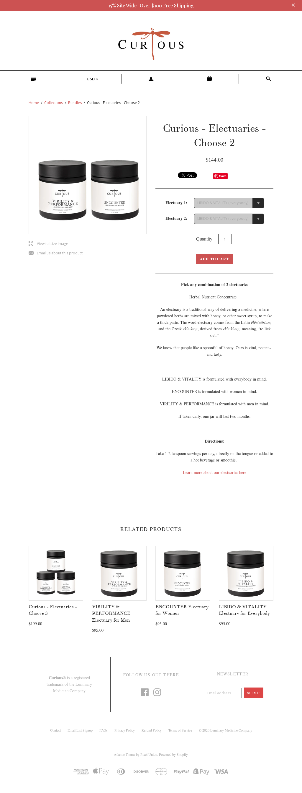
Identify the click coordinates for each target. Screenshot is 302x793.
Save (222, 176)
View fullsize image (48, 243)
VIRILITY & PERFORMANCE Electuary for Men (111, 613)
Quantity (204, 238)
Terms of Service (180, 730)
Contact (55, 730)
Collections (53, 102)
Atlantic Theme (124, 754)
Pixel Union (148, 754)
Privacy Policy (124, 730)
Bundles (75, 102)
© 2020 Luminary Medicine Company (225, 730)
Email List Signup (80, 730)
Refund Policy (152, 730)
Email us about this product (56, 253)
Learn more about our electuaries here (214, 472)
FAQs (103, 730)
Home (34, 102)
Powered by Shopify (173, 754)
